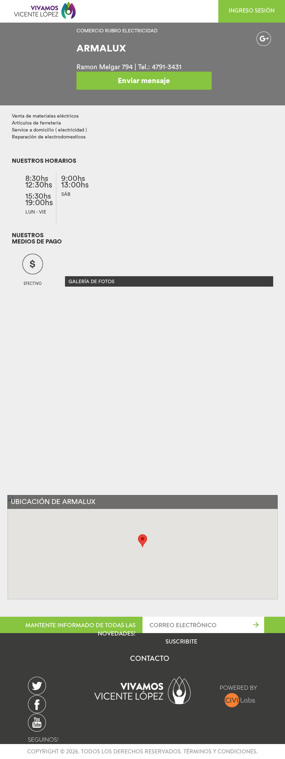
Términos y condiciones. (221, 752)
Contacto (149, 658)
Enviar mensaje (144, 80)
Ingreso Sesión (252, 11)
